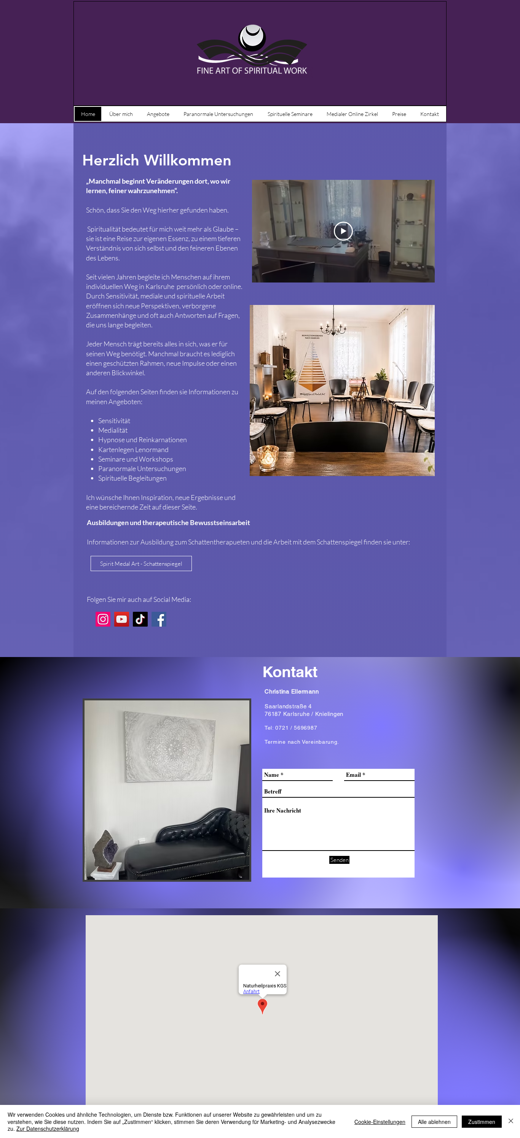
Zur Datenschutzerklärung (47, 1128)
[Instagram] (103, 619)
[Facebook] (159, 619)
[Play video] (343, 231)
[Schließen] (510, 1121)
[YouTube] (121, 619)
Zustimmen (481, 1121)
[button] (141, 563)
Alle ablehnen (434, 1121)
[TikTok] (140, 619)
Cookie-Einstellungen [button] (379, 1121)
